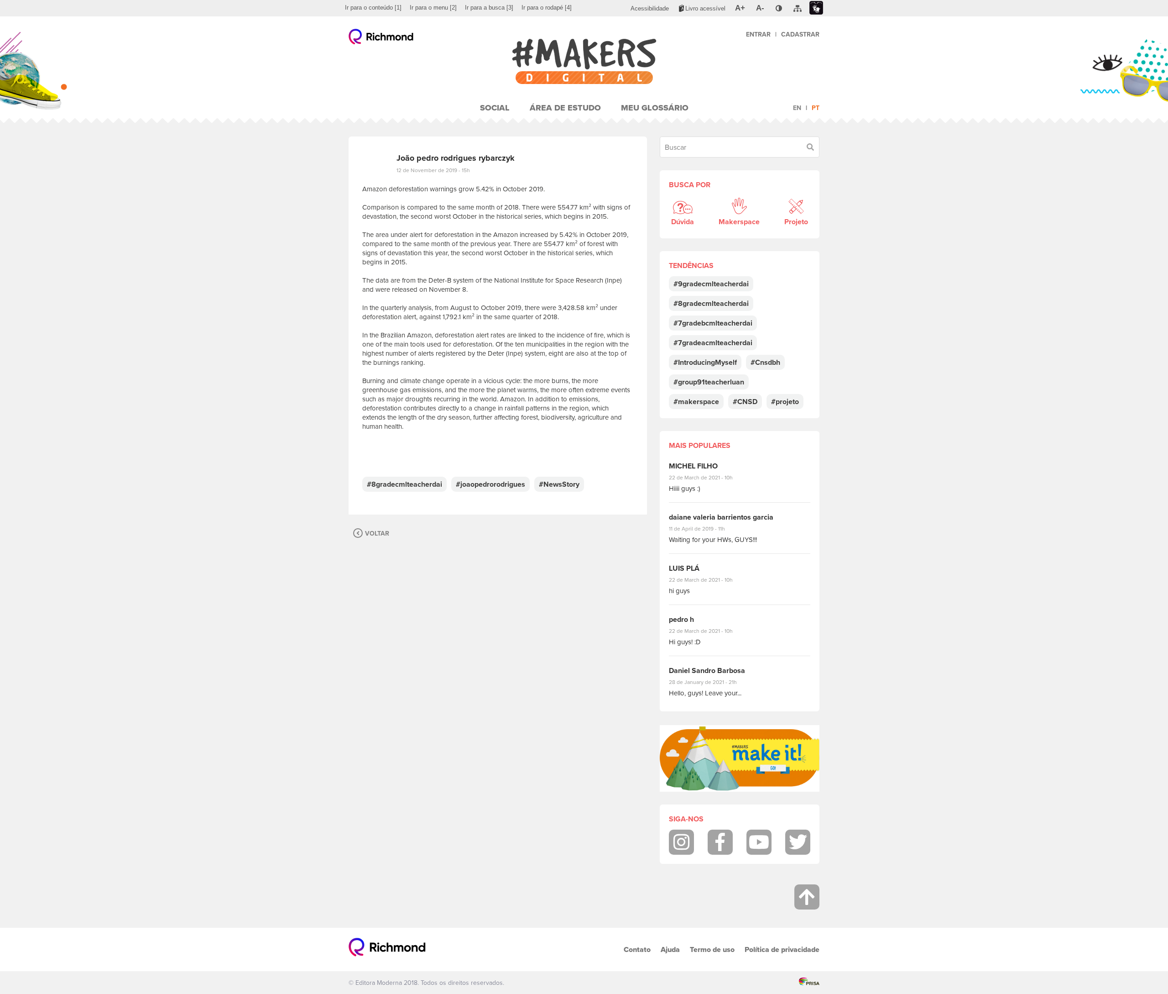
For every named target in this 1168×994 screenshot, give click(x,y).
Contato (637, 949)
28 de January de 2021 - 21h (710, 682)
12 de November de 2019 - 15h (433, 170)
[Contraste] (779, 8)
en (797, 107)
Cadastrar (800, 34)
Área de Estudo (565, 108)
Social (495, 108)
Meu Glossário (654, 108)
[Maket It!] (739, 758)
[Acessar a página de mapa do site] (797, 8)
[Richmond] (381, 38)
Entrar (758, 34)
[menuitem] (373, 8)
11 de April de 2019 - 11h (703, 528)
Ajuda (670, 949)
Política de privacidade (782, 949)
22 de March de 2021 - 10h (708, 477)
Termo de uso (712, 949)
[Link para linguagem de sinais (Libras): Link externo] (816, 8)
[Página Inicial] (584, 61)
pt (815, 107)
